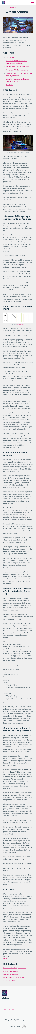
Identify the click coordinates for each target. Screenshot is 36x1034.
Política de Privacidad (8, 1009)
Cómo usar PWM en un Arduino (17, 70)
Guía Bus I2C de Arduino (10, 974)
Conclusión (9, 85)
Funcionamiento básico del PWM (17, 66)
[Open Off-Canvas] (32, 2)
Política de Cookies (7, 1011)
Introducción (10, 57)
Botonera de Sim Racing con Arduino (14, 968)
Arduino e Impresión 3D (10, 971)
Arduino (6, 958)
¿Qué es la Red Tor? (9, 980)
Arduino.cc (20, 324)
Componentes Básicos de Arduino (13, 977)
